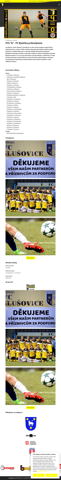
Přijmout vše (39, 475)
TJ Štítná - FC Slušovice (12, 83)
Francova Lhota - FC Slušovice (14, 91)
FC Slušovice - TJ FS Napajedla (14, 109)
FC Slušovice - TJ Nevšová (13, 89)
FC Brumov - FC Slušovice (13, 93)
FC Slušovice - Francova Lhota (14, 113)
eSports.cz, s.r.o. (52, 1)
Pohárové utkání (10, 265)
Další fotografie (30, 258)
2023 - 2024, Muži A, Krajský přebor (15, 133)
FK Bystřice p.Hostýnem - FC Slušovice (16, 95)
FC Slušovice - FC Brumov (13, 75)
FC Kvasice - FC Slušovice (13, 107)
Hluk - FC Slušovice (11, 79)
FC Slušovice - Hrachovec (13, 117)
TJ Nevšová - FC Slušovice (13, 111)
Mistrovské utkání (10, 270)
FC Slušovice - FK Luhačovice (14, 121)
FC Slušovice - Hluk (11, 97)
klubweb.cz (41, 1)
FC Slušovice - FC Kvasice (13, 85)
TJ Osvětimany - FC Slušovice (14, 115)
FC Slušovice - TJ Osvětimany (14, 123)
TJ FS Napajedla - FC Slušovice (14, 87)
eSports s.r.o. (12, 478)
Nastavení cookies (42, 471)
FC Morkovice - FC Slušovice (13, 99)
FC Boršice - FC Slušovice (13, 81)
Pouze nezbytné (51, 475)
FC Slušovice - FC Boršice (13, 101)
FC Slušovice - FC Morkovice (13, 119)
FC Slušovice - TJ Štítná (12, 105)
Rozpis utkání (9, 276)
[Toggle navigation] (59, 4)
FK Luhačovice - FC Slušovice (14, 103)
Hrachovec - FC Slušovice (13, 125)
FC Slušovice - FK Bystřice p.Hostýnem (16, 77)
